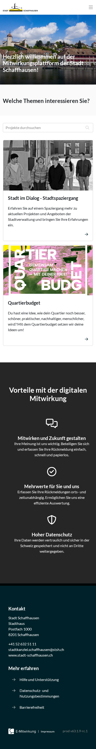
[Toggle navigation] (90, 7)
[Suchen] (87, 127)
